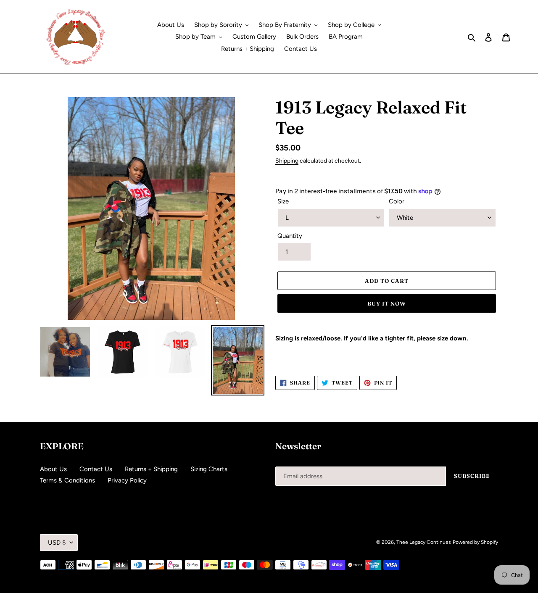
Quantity (289, 236)
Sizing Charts (208, 469)
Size (283, 201)
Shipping (286, 160)
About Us (53, 469)
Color (396, 201)
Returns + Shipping (151, 469)
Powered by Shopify (475, 542)
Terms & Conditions (67, 480)
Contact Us (95, 469)
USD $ (57, 542)
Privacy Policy (127, 480)
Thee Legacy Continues (423, 542)
